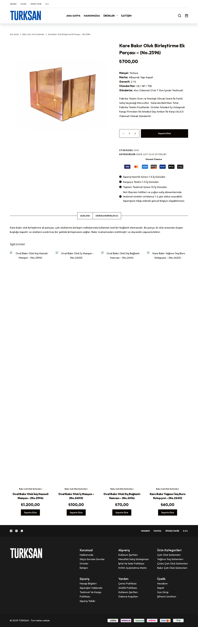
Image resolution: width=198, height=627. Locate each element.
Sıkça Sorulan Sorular (92, 559)
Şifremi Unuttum (166, 596)
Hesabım (13, 4)
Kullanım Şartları (128, 554)
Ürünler (109, 15)
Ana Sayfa (73, 15)
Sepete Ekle (164, 133)
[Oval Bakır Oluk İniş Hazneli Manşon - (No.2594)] (30, 367)
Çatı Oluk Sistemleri (169, 554)
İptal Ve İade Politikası (131, 563)
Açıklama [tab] (85, 216)
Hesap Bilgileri (88, 583)
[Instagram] (16, 531)
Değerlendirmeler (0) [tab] (107, 216)
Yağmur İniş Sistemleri (170, 559)
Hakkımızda (92, 15)
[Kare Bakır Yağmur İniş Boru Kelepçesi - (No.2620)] (167, 367)
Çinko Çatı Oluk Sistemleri (172, 563)
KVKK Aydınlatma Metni (132, 567)
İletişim (126, 15)
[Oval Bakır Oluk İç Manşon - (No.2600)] (76, 367)
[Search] (179, 15)
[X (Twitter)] (11, 531)
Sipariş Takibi (35, 4)
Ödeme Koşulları (128, 596)
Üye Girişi (162, 592)
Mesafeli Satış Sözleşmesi (133, 559)
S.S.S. (47, 4)
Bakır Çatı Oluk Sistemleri (151, 154)
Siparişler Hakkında (91, 587)
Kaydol (23, 4)
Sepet (160, 587)
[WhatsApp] (22, 531)
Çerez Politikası (127, 583)
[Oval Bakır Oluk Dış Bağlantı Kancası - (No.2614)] (121, 367)
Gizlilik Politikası (127, 587)
